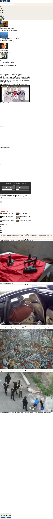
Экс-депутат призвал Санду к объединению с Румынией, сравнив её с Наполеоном (18, 328)
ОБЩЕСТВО (1, 12)
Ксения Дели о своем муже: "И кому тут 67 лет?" (6, 52)
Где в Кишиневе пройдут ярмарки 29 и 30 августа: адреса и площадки (7, 240)
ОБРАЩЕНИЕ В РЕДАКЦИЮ (3, 11)
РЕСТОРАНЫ (1, 14)
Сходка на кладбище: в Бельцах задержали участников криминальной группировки (9, 412)
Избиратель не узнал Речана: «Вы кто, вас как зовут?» (6, 61)
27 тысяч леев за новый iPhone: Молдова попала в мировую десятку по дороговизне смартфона (24, 240)
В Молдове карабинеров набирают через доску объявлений (7, 62)
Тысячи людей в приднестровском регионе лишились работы (7, 41)
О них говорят (1, 42)
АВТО (0, 6)
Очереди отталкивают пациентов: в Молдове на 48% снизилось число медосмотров (14, 238)
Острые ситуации (2, 31)
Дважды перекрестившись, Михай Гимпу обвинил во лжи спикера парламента (9, 29)
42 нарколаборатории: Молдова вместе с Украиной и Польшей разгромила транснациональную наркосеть (11, 327)
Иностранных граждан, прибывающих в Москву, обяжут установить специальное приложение (28, 412)
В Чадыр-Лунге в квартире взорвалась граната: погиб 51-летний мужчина (8, 371)
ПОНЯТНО (5, 517)
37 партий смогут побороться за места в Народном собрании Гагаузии (22, 235)
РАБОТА (4, 18)
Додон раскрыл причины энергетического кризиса (6, 40)
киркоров (6, 197)
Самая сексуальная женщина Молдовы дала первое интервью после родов (9, 51)
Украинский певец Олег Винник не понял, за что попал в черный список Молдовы (38, 235)
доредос (1, 197)
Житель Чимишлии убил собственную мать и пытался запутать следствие (8, 235)
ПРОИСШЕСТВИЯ (2, 13)
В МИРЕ (1, 8)
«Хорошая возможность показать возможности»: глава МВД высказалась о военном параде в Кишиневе (34, 327)
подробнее (6, 224)
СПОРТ (1, 15)
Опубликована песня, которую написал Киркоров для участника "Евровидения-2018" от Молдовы (11, 196)
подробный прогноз (2, 224)
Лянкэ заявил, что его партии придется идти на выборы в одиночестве (8, 30)
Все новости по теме (2, 39)
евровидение (3, 197)
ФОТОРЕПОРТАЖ (2, 16)
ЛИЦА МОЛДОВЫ (2, 10)
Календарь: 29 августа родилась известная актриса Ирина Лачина (29, 238)
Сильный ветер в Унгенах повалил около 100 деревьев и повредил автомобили (35, 328)
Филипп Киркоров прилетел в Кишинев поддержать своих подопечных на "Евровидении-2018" (11, 195)
